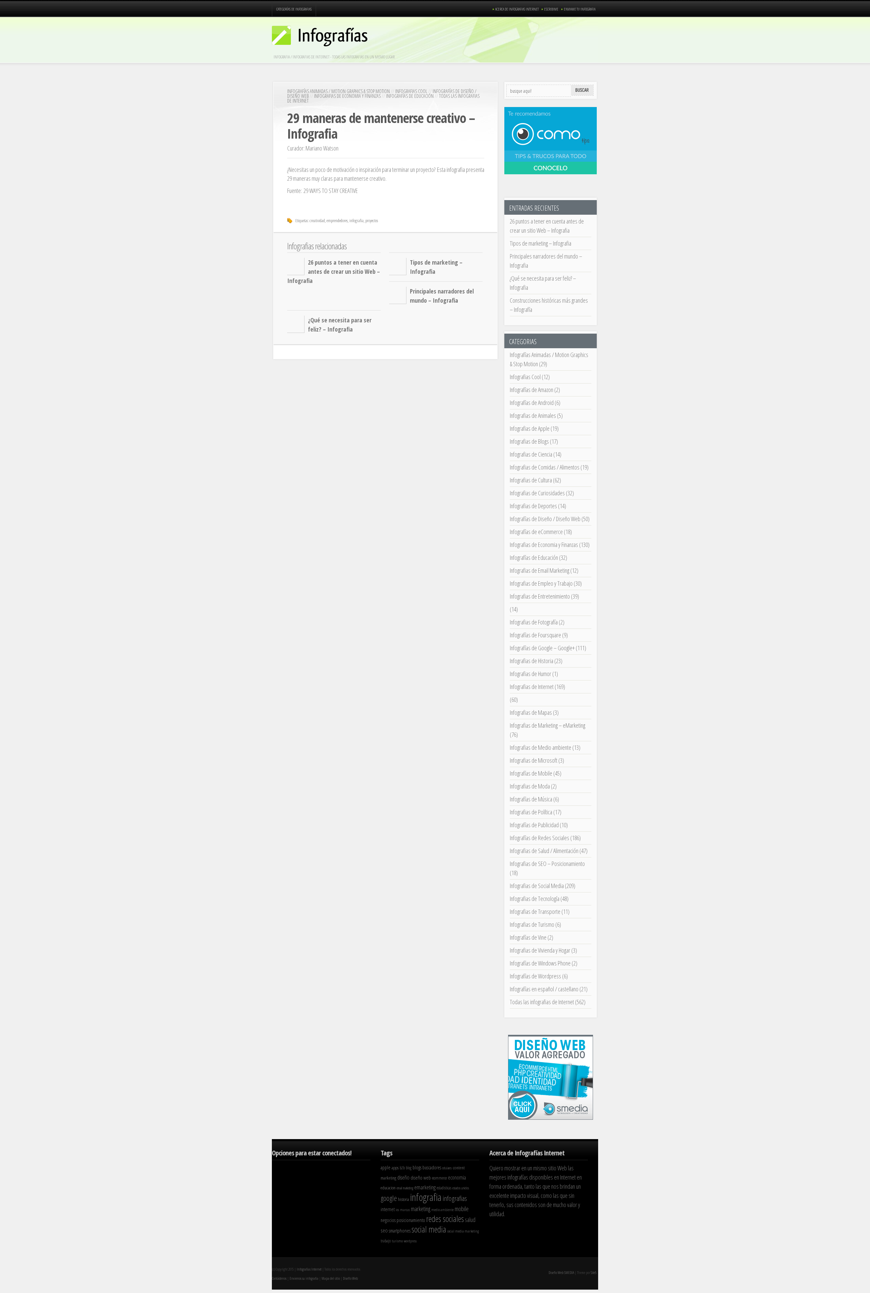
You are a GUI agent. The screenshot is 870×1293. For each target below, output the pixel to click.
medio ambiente (442, 1209)
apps (395, 1168)
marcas (405, 1209)
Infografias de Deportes (533, 506)
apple (385, 1167)
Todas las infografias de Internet (542, 1002)
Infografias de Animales (533, 415)
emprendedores (337, 220)
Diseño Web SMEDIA (561, 1272)
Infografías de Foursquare (535, 635)
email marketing (405, 1188)
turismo (397, 1240)
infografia (356, 220)
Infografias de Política (531, 812)
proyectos (371, 220)
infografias (454, 1198)
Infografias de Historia (531, 661)
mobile (462, 1208)
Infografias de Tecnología (534, 899)
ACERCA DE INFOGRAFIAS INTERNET (517, 9)
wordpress (410, 1240)
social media (429, 1229)
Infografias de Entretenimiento (540, 596)
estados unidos (460, 1188)
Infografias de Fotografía (534, 622)
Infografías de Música (531, 799)
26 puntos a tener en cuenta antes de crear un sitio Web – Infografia (333, 271)
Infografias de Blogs (529, 441)
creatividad (317, 220)
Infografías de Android (532, 402)
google (389, 1198)
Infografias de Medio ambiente (540, 747)
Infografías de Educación (410, 96)
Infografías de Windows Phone (540, 963)
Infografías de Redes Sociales (539, 838)
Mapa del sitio (330, 1278)
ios (397, 1209)
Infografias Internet (309, 1269)
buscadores (431, 1167)
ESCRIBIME (551, 9)
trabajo (386, 1241)
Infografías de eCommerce (536, 532)
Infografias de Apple (530, 428)
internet (388, 1209)
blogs (417, 1167)
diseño (403, 1177)
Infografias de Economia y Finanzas (347, 96)
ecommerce (439, 1178)
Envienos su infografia (304, 1278)
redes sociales (445, 1219)
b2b (402, 1168)
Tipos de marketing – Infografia (540, 243)
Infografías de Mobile (531, 773)
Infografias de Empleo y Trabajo (541, 583)
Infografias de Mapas (531, 712)
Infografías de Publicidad (534, 825)
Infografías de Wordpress (535, 976)
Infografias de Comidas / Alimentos (544, 467)
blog (409, 1168)
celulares (447, 1168)
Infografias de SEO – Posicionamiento (547, 864)
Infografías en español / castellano (544, 989)
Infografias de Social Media (537, 886)
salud (470, 1220)
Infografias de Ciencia (531, 454)
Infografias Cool (411, 91)
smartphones (400, 1230)
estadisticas (444, 1188)
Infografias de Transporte (535, 911)
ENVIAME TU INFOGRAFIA (579, 9)
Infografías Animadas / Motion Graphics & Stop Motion (338, 91)
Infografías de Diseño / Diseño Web (545, 519)
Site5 (593, 1272)
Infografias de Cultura (531, 480)
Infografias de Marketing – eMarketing (547, 725)
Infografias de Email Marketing (539, 570)
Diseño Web (350, 1278)
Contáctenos (279, 1278)
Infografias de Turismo (532, 924)
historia (403, 1199)
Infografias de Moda (530, 786)
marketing (420, 1209)
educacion (388, 1188)
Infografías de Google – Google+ (542, 648)
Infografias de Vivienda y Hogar (540, 950)
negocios (388, 1220)
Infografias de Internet (532, 687)
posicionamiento (411, 1220)
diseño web (421, 1177)
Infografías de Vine (528, 937)
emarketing (425, 1187)
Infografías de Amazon (531, 390)
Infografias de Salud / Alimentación (544, 851)
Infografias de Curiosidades (537, 493)
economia (457, 1177)
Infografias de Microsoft (533, 760)
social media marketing (463, 1231)
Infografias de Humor (530, 674)
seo (384, 1230)
